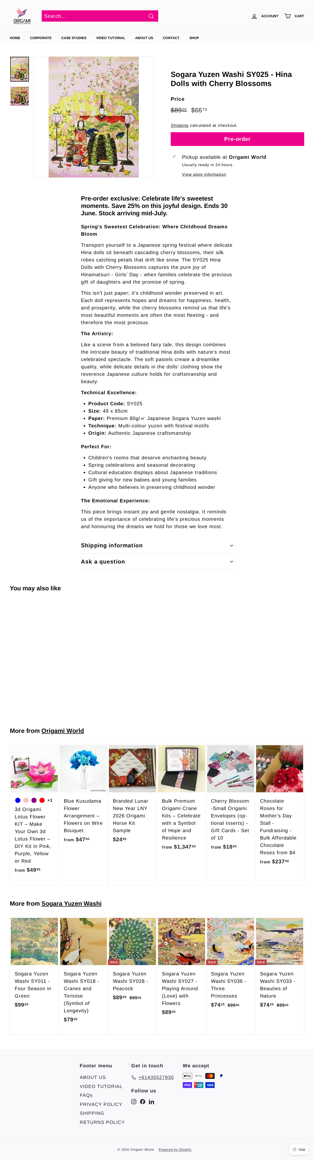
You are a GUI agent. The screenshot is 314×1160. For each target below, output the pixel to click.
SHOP (194, 38)
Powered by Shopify (175, 1149)
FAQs (86, 1095)
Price (178, 99)
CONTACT (171, 38)
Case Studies (73, 38)
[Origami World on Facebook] (142, 1101)
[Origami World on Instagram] (133, 1101)
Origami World (62, 730)
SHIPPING (92, 1113)
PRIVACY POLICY (101, 1104)
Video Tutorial (110, 38)
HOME (15, 38)
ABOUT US (144, 38)
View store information (204, 174)
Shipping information (112, 545)
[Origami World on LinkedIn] (151, 1101)
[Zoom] (93, 117)
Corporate (41, 38)
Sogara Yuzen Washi (71, 903)
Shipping (179, 125)
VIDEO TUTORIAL (101, 1086)
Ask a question (103, 561)
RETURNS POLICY (102, 1122)
